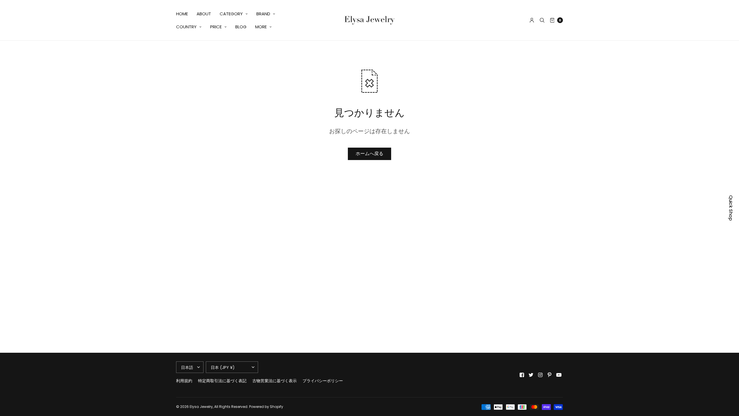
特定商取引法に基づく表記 (222, 381)
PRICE (216, 27)
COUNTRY (186, 27)
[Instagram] (540, 375)
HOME (182, 14)
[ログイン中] (532, 20)
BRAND (263, 14)
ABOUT (204, 14)
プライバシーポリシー (323, 381)
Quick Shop (730, 208)
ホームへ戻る (369, 153)
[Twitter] (531, 375)
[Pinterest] (549, 375)
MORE (261, 27)
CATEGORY (231, 14)
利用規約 (184, 381)
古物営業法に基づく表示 (274, 381)
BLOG (241, 27)
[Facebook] (522, 375)
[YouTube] (558, 375)
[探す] (542, 20)
